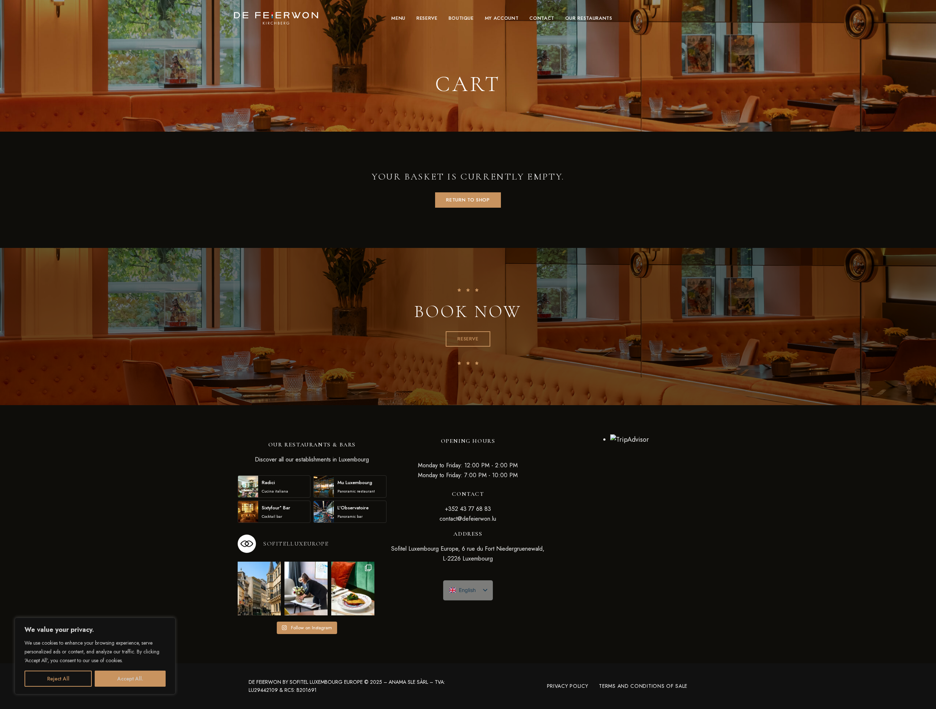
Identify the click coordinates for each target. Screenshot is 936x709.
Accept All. (130, 678)
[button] (468, 339)
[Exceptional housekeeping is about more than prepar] (306, 589)
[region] (95, 656)
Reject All (58, 678)
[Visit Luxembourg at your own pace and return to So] (259, 589)
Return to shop (468, 199)
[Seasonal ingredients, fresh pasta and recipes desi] (352, 589)
